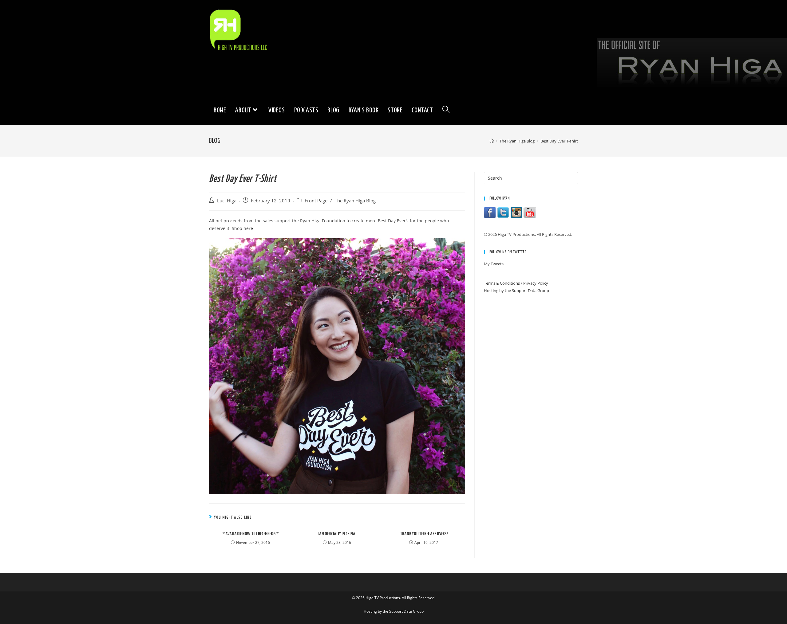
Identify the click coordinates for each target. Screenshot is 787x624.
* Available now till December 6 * (250, 534)
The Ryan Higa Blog (355, 201)
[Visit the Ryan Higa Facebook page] (490, 212)
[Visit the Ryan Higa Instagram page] (516, 212)
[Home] (492, 141)
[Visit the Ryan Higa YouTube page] (530, 212)
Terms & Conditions (502, 283)
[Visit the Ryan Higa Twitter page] (503, 212)
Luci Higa (226, 201)
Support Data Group (530, 290)
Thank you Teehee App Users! (424, 534)
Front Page (316, 201)
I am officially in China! (337, 534)
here (248, 228)
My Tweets (494, 264)
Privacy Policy (535, 283)
